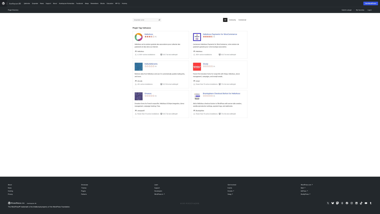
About (10, 185)
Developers (158, 191)
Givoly (205, 64)
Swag (230, 194)
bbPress (304, 191)
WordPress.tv (159, 194)
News (10, 188)
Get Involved (232, 185)
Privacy (10, 194)
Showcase (84, 185)
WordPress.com (307, 185)
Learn (156, 185)
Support (157, 188)
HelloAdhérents (151, 64)
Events (230, 188)
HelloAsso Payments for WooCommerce (220, 34)
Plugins (83, 191)
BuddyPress (305, 194)
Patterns (84, 194)
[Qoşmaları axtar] (159, 20)
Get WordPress (370, 3)
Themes (83, 188)
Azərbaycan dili (31, 203)
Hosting (10, 191)
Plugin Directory (13, 10)
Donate (231, 191)
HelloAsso (149, 34)
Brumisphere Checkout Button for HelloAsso (221, 93)
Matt (303, 188)
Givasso (148, 93)
